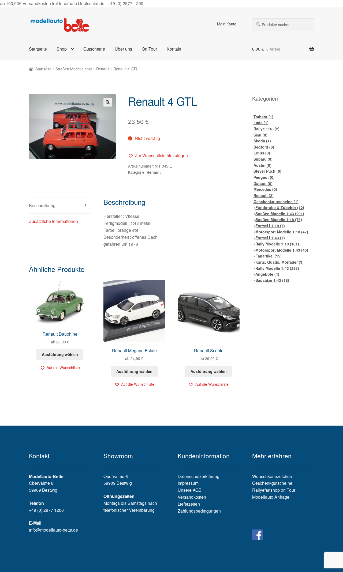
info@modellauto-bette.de (53, 530)
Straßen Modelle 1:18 (278, 219)
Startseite (38, 49)
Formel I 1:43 (270, 237)
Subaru (263, 159)
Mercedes (265, 189)
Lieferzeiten (189, 504)
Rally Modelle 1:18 (277, 244)
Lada (261, 122)
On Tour (149, 49)
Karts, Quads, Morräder (279, 262)
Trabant (263, 116)
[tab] (60, 206)
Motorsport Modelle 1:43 (281, 250)
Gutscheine (94, 49)
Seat (260, 135)
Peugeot (264, 177)
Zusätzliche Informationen (53, 221)
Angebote (267, 274)
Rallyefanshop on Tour (273, 490)
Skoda (262, 140)
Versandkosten (192, 497)
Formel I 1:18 (270, 225)
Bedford (263, 147)
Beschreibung (42, 205)
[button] (158, 155)
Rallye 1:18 (266, 128)
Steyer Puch (267, 171)
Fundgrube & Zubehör (279, 207)
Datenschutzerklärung (198, 476)
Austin (262, 165)
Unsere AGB (190, 490)
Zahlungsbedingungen (199, 511)
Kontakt (174, 49)
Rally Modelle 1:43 (277, 268)
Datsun (263, 183)
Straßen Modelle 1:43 (73, 68)
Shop (62, 49)
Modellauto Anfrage (270, 497)
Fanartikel (268, 256)
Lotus (261, 153)
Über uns (123, 49)
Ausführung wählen (60, 354)
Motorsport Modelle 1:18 (281, 231)
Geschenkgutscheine (276, 201)
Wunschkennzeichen (272, 476)
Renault (102, 68)
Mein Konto (226, 23)
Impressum (188, 483)
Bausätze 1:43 (272, 280)
